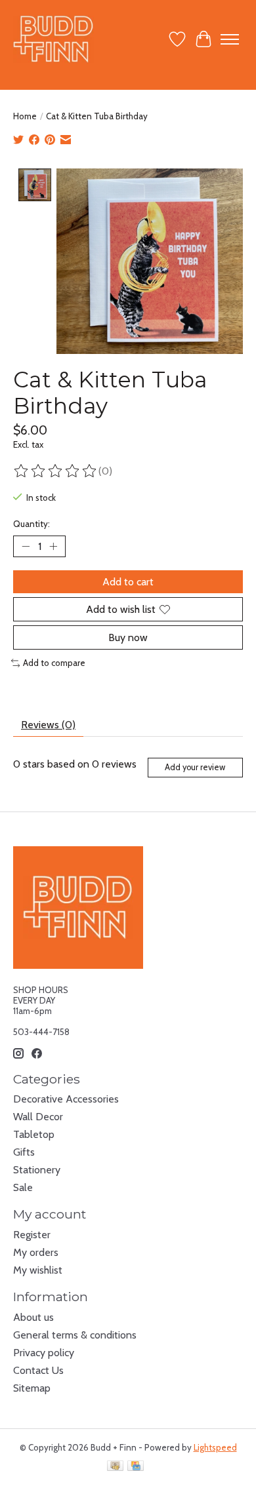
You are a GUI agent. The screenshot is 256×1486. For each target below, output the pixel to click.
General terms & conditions (75, 1335)
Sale (23, 1187)
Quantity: (31, 523)
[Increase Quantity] (53, 546)
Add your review (195, 767)
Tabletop (33, 1134)
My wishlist (37, 1270)
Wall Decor (38, 1116)
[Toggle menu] (230, 39)
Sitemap (32, 1388)
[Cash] (115, 1466)
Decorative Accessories (66, 1099)
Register (32, 1234)
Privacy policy (43, 1352)
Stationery (36, 1169)
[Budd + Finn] (53, 39)
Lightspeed (215, 1447)
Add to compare (54, 662)
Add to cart (128, 582)
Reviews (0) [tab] (48, 724)
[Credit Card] (135, 1466)
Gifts (24, 1152)
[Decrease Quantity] (25, 546)
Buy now (128, 637)
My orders (35, 1252)
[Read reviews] (55, 471)
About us (33, 1317)
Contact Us (38, 1370)
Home (25, 116)
